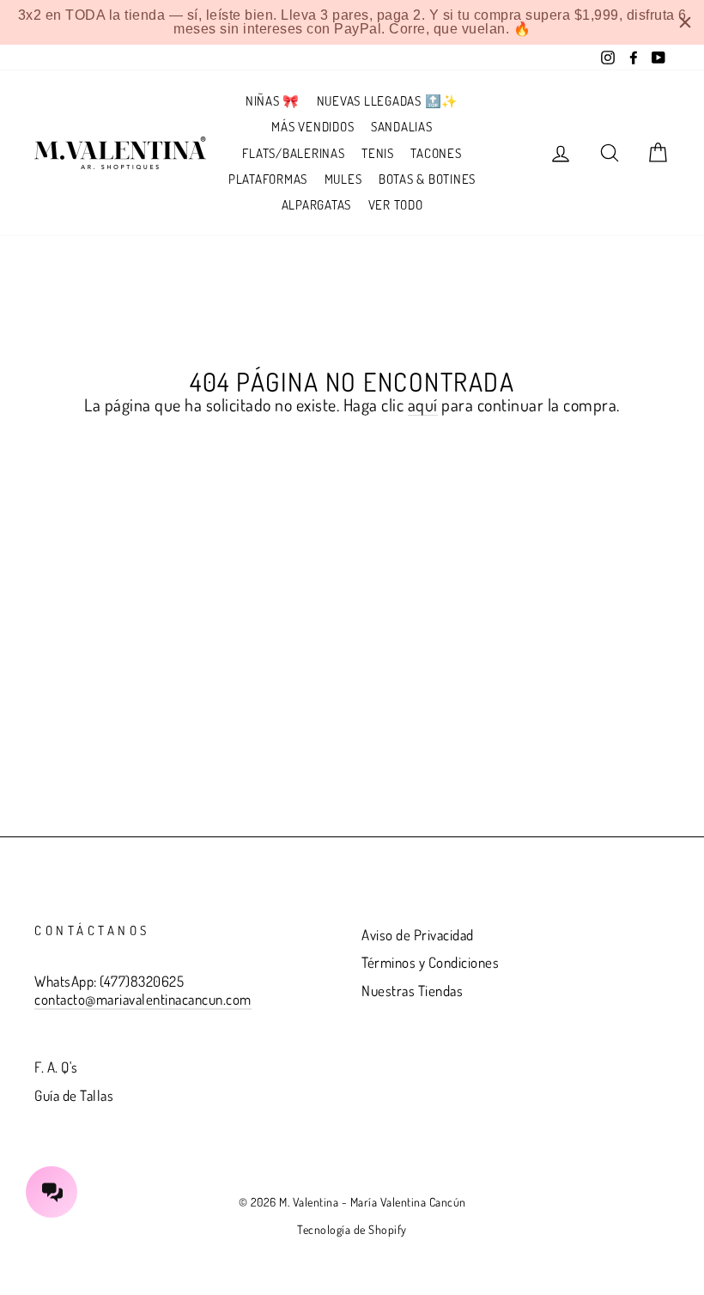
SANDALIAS (402, 127)
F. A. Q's (56, 1067)
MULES (343, 179)
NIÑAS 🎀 (273, 101)
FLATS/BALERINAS (293, 153)
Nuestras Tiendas (412, 991)
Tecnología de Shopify (352, 1229)
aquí (423, 405)
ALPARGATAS (317, 205)
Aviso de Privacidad (417, 935)
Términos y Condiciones (430, 962)
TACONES (435, 153)
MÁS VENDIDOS (312, 127)
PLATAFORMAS (267, 179)
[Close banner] (685, 22)
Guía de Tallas (73, 1095)
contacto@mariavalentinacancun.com (143, 999)
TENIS (377, 153)
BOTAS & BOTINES (427, 179)
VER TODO (395, 205)
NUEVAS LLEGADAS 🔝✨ (388, 101)
